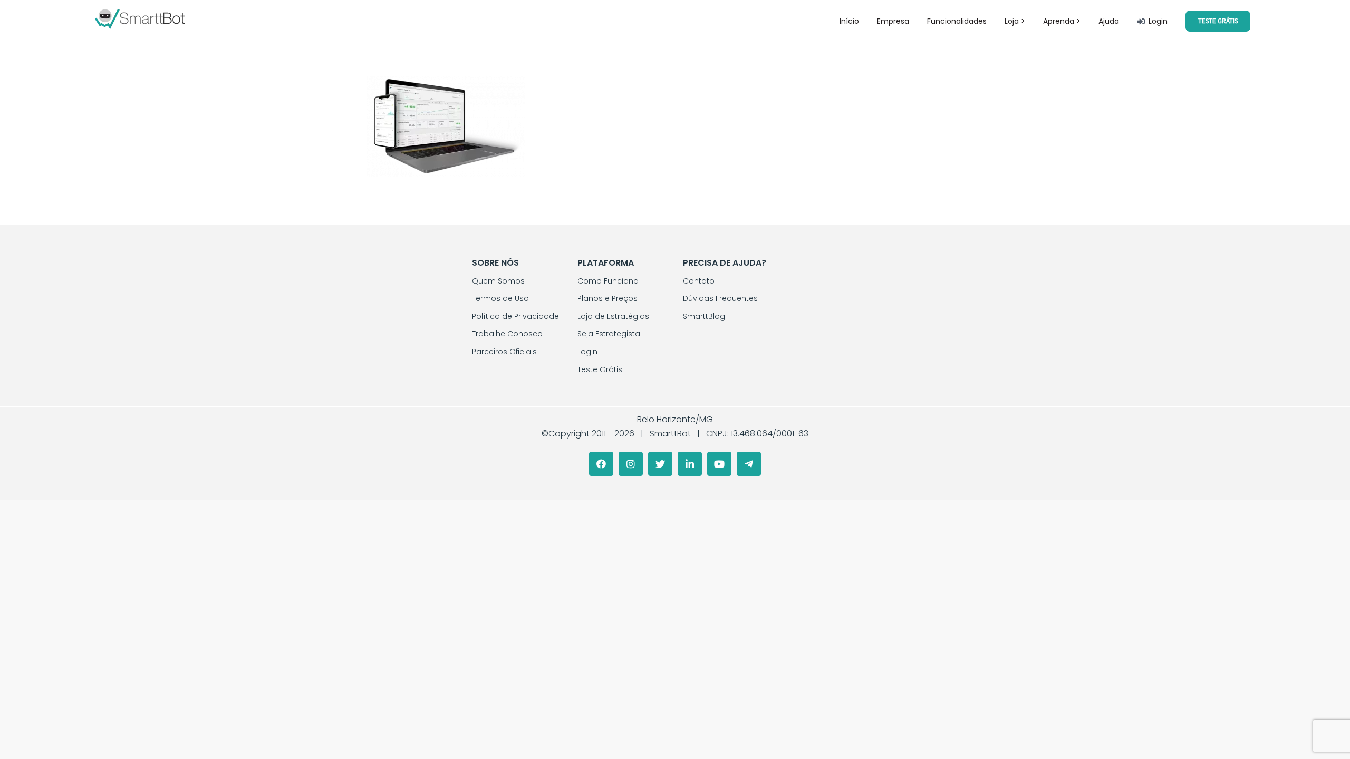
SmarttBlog (704, 316)
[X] (660, 464)
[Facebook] (601, 464)
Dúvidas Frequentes (720, 298)
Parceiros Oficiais (504, 351)
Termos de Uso (500, 298)
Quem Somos (498, 281)
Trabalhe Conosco (507, 333)
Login (587, 351)
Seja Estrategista (608, 333)
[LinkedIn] (690, 464)
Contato (699, 281)
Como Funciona (608, 281)
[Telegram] (749, 464)
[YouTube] (719, 464)
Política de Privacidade (515, 316)
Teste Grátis (599, 369)
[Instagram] (631, 464)
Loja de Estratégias (613, 316)
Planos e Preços (607, 298)
